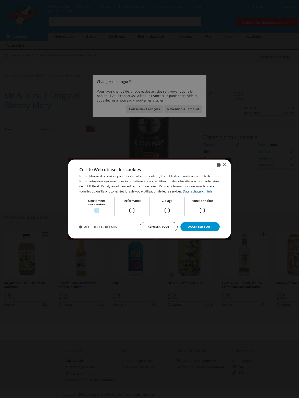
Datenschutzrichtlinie (197, 191)
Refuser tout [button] (159, 227)
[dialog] (149, 199)
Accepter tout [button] (200, 227)
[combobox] (219, 165)
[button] (98, 227)
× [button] (224, 164)
